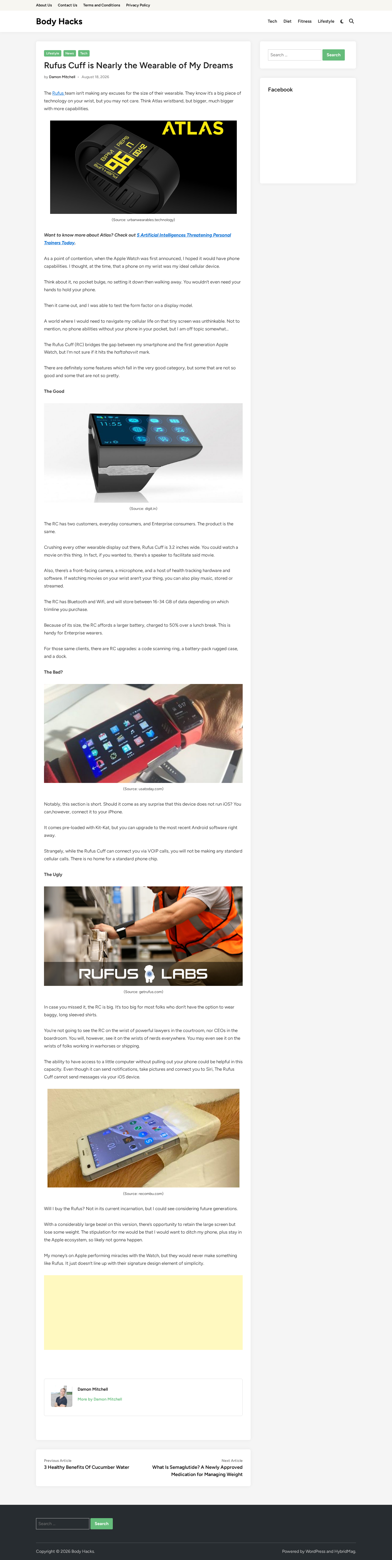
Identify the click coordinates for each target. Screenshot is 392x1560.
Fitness (304, 21)
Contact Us (67, 5)
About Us (44, 5)
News (69, 53)
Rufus (58, 93)
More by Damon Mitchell (100, 1399)
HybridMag (344, 1551)
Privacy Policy (138, 5)
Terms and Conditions (101, 5)
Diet (287, 21)
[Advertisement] (143, 1312)
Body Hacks (59, 21)
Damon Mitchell (62, 77)
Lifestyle (326, 21)
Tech (272, 21)
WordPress (315, 1551)
